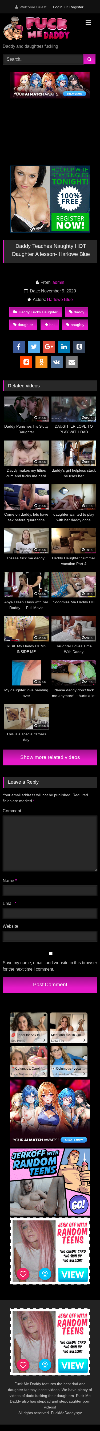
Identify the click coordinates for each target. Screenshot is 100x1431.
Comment (12, 811)
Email (9, 903)
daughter (25, 324)
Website (10, 926)
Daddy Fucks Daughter (38, 312)
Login (57, 7)
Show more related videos (50, 757)
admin (58, 282)
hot (52, 324)
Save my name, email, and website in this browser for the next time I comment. (50, 965)
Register (76, 7)
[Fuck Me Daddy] (41, 29)
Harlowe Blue (60, 299)
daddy (79, 312)
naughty (77, 324)
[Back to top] (83, 1415)
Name (10, 880)
